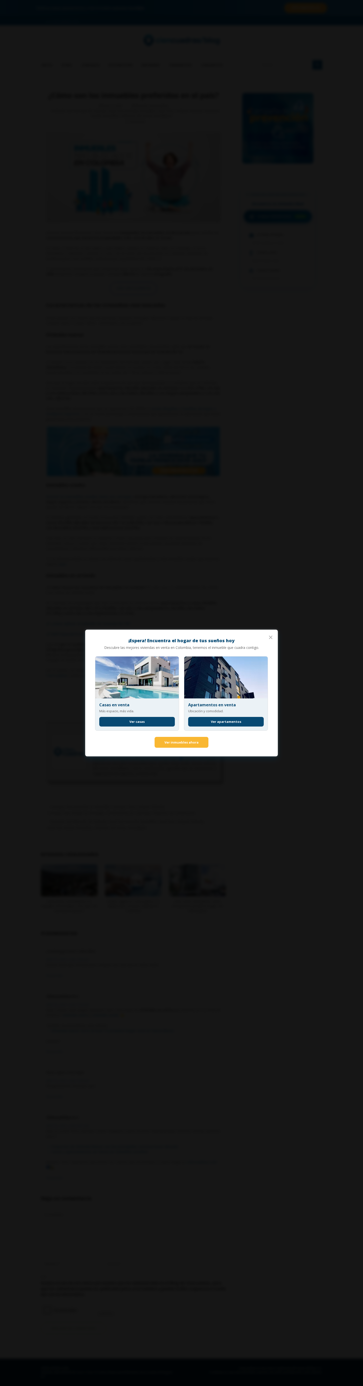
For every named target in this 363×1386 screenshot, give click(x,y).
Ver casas (137, 721)
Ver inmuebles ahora (181, 742)
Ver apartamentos (226, 721)
